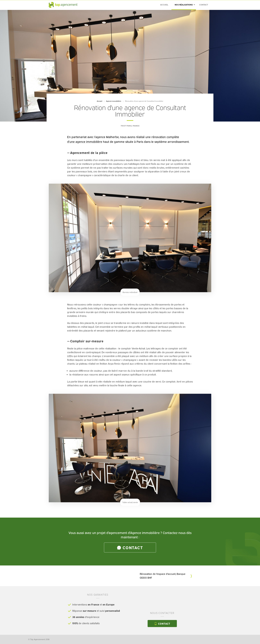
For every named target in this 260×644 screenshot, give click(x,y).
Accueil (164, 5)
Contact (203, 5)
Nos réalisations (184, 5)
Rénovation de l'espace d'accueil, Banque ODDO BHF (162, 575)
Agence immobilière (113, 101)
